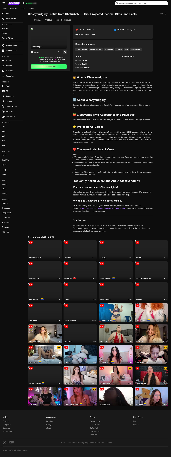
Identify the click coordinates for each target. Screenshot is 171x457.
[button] (3, 3)
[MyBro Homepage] (14, 3)
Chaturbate (135, 49)
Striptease (109, 49)
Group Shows (95, 49)
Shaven (87, 67)
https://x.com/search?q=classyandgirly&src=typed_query (102, 208)
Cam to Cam (82, 49)
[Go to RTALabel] (11, 442)
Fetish (119, 49)
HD (126, 49)
